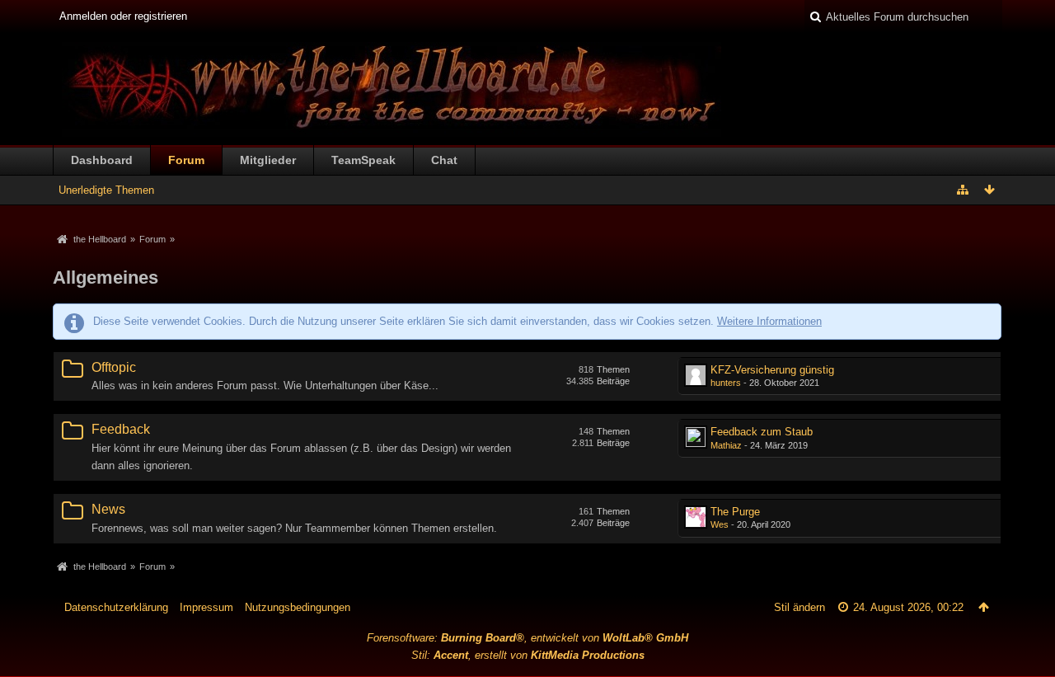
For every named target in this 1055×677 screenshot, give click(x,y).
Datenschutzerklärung (116, 607)
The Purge (735, 511)
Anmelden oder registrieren (123, 16)
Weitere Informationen (769, 321)
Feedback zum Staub (761, 431)
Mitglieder (268, 160)
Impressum (206, 607)
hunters (725, 383)
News (108, 509)
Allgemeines (105, 277)
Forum (186, 160)
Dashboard (102, 160)
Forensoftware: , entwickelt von (527, 638)
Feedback (120, 429)
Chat (444, 160)
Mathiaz (726, 445)
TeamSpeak (363, 160)
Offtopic (113, 367)
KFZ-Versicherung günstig (772, 370)
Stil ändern (799, 607)
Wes (719, 524)
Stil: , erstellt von (528, 655)
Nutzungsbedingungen (297, 607)
